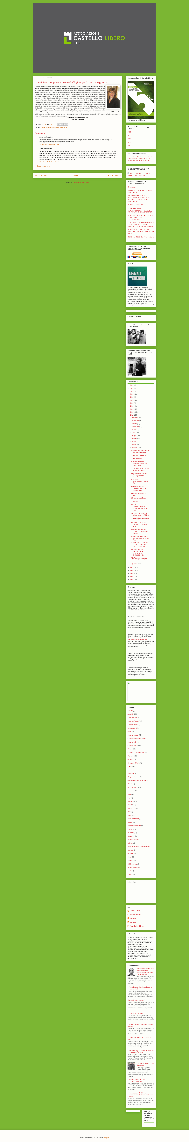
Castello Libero (133, 745)
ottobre (134, 424)
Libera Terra (132, 808)
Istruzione (131, 791)
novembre (135, 420)
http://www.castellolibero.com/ (138, 639)
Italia (129, 794)
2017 (129, 146)
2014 (132, 406)
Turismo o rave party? (136, 1013)
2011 (132, 415)
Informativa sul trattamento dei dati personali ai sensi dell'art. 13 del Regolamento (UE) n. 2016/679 (140, 158)
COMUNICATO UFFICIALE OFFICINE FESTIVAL (138, 1081)
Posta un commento (43, 166)
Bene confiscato (133, 721)
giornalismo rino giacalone (137, 780)
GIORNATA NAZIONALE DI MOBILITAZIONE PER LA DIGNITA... (139, 544)
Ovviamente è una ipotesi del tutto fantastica (140, 451)
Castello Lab (132, 742)
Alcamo (130, 711)
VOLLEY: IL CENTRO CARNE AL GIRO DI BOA (139, 524)
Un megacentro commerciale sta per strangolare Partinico (141, 1051)
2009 (132, 570)
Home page (77, 175)
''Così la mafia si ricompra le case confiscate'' (140, 469)
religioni (130, 843)
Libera (130, 805)
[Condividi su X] (62, 124)
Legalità (130, 801)
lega (129, 798)
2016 (132, 400)
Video (129, 874)
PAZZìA (130, 822)
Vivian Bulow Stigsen (137, 926)
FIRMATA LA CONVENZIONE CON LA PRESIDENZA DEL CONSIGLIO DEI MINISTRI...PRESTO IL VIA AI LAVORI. (141, 224)
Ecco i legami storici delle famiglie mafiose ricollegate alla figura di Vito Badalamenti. (145, 971)
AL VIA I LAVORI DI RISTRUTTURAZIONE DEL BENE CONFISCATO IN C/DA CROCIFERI (140, 210)
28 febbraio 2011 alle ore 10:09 (49, 144)
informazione (132, 787)
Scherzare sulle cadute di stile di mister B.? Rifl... (140, 514)
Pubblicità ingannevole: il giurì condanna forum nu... (139, 481)
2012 (132, 412)
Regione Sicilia (133, 839)
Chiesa (130, 749)
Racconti (131, 833)
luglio (134, 432)
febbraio (135, 447)
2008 (132, 573)
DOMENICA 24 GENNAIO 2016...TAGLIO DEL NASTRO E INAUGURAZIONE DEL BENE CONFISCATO (138, 198)
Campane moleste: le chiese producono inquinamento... (138, 457)
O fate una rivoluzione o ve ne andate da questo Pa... (140, 538)
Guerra (130, 784)
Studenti (130, 860)
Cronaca (130, 756)
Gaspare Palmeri (133, 777)
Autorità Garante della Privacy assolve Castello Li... (139, 475)
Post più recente (41, 175)
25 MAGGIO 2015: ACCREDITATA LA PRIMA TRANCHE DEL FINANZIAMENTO (140, 217)
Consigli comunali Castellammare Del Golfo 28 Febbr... (138, 488)
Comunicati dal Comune (59, 127)
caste (129, 731)
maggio (134, 438)
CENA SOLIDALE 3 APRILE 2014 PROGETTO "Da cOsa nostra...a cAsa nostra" (141, 231)
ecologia (130, 759)
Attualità (130, 714)
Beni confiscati (132, 724)
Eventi (130, 766)
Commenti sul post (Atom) (81, 182)
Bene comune (132, 717)
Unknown (133, 918)
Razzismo (131, 836)
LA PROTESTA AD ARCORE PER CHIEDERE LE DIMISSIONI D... (137, 552)
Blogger (106, 1137)
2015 (132, 403)
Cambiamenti (132, 728)
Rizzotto (130, 850)
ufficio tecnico (132, 864)
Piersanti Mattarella (134, 826)
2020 (129, 135)
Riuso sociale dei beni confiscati (139, 846)
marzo (134, 444)
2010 (132, 567)
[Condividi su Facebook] (64, 124)
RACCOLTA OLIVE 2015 (136, 205)
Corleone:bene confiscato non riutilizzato (140, 519)
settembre (135, 426)
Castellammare (46, 127)
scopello (130, 853)
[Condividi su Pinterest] (67, 124)
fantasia (130, 770)
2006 (132, 579)
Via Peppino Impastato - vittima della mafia (139, 559)
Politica (130, 829)
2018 (129, 142)
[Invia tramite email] (58, 124)
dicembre (135, 418)
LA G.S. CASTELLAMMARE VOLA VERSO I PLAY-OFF (139, 507)
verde (129, 871)
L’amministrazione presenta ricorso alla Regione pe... (139, 463)
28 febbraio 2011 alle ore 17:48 (49, 162)
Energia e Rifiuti (133, 763)
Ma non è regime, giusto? (136, 1000)
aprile (134, 441)
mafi (129, 812)
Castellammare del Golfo (136, 738)
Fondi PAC (131, 773)
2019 (129, 139)
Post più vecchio (114, 175)
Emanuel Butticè (135, 914)
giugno (134, 435)
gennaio (135, 564)
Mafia (129, 815)
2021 (129, 132)
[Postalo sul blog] (60, 124)
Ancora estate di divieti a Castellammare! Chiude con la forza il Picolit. (141, 1095)
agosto (134, 429)
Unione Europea (133, 867)
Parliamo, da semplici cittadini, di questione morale (139, 531)
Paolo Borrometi (133, 818)
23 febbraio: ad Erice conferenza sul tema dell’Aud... (139, 500)
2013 (132, 409)
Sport (129, 857)
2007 (132, 576)
